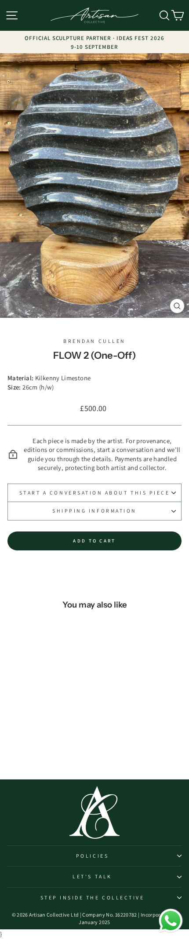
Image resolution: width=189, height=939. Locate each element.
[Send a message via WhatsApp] (171, 921)
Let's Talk (92, 876)
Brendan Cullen (94, 341)
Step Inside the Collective (92, 897)
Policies (92, 855)
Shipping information (94, 510)
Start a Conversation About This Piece (94, 492)
